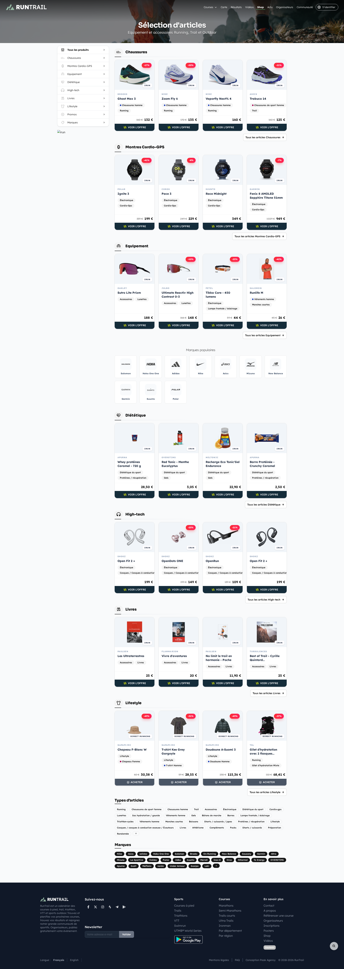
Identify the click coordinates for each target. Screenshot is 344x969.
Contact (269, 905)
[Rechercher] (334, 946)
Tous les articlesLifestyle (265, 792)
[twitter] (95, 907)
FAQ (237, 960)
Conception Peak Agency (261, 960)
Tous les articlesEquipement (262, 335)
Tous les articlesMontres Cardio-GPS (257, 236)
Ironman (225, 925)
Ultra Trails (226, 920)
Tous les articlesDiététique (263, 504)
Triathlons (180, 915)
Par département (230, 930)
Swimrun (180, 925)
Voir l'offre (137, 127)
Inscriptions (272, 925)
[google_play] (124, 907)
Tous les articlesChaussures (262, 137)
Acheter (137, 782)
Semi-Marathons (230, 910)
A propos (270, 910)
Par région (226, 935)
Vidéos (249, 7)
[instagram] (102, 907)
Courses (208, 7)
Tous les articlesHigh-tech (264, 599)
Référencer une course (278, 915)
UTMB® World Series (188, 930)
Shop (260, 7)
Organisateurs (284, 7)
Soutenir (269, 947)
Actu (270, 7)
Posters (269, 930)
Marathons (226, 905)
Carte (224, 7)
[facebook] (88, 907)
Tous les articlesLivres (266, 693)
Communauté (305, 7)
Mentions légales (219, 960)
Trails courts (227, 915)
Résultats (236, 7)
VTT (176, 920)
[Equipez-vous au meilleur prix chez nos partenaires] (83, 132)
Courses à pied (184, 905)
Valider (126, 934)
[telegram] (117, 907)
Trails (177, 910)
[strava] (109, 907)
